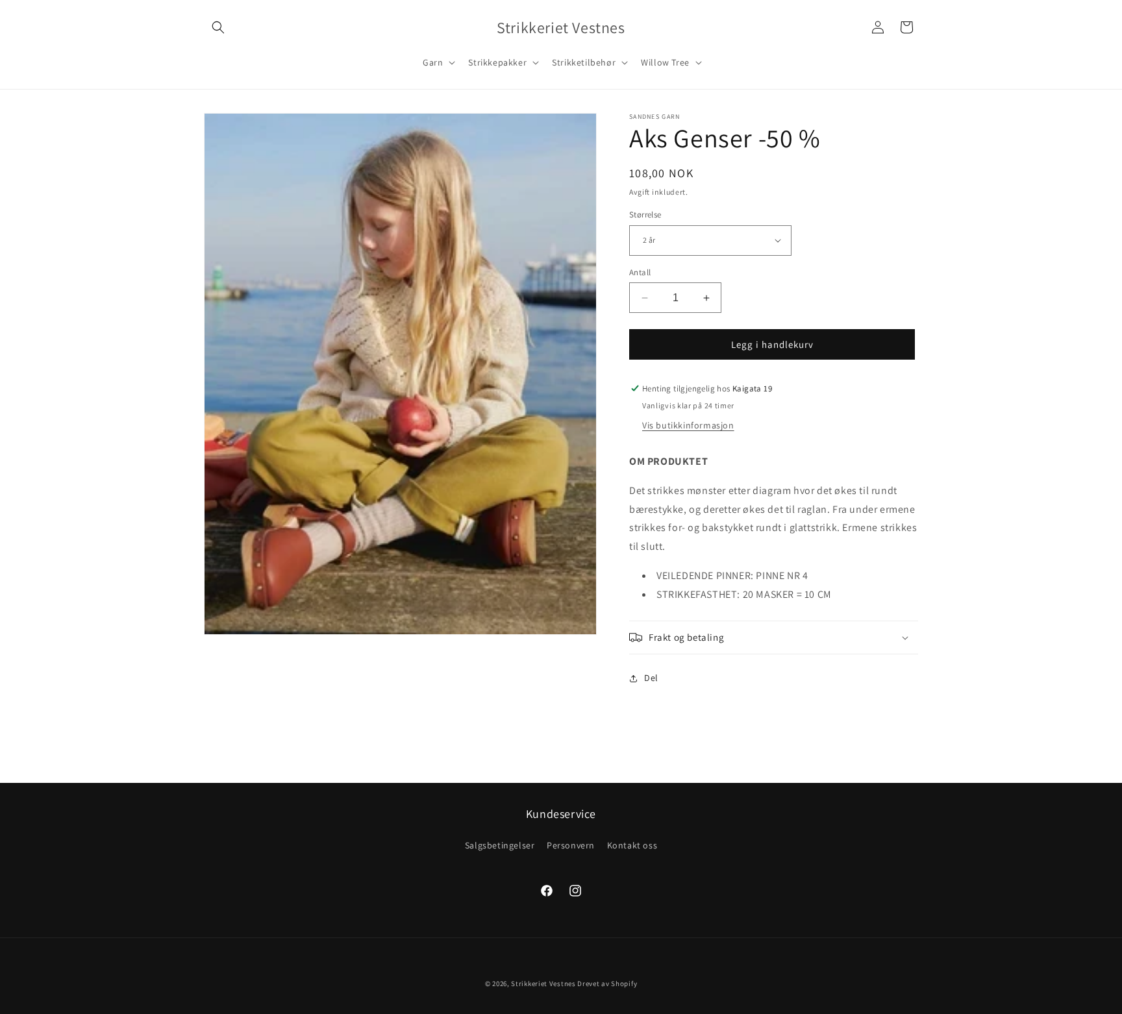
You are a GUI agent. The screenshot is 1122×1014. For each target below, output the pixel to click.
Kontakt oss (632, 845)
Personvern (571, 845)
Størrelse (645, 214)
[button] (218, 27)
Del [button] (651, 678)
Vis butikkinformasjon (688, 425)
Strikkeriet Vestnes (543, 983)
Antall (640, 272)
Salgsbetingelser (500, 845)
